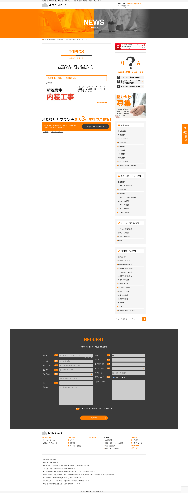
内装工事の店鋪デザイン (125, 287)
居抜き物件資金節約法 (125, 264)
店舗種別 (72, 443)
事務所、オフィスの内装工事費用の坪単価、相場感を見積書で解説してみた (66, 465)
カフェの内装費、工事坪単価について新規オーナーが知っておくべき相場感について (69, 471)
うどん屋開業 (122, 142)
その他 (120, 306)
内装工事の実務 (123, 299)
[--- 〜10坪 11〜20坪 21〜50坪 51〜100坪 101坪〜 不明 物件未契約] (128, 355)
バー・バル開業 (123, 161)
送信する (94, 418)
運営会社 (134, 437)
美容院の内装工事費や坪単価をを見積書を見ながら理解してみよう (63, 478)
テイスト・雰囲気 (75, 446)
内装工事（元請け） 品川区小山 (62, 78)
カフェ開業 (121, 150)
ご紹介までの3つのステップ (51, 443)
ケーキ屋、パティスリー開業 (127, 165)
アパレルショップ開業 (125, 272)
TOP (63, 39)
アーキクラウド (46, 437)
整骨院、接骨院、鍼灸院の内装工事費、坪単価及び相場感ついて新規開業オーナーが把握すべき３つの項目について (78, 474)
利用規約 (94, 408)
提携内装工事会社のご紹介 (126, 310)
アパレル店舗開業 (123, 208)
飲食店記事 (108, 440)
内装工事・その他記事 (112, 449)
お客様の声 (92, 437)
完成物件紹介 (122, 257)
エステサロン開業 (123, 201)
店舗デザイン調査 (123, 280)
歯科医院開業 (122, 189)
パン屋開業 (121, 154)
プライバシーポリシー (57, 132)
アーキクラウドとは (49, 440)
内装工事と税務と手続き (125, 268)
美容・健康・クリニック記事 (114, 443)
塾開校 (120, 240)
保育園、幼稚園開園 (124, 236)
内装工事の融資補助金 (125, 276)
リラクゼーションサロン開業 (127, 197)
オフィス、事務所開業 (125, 229)
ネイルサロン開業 (123, 205)
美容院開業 (121, 182)
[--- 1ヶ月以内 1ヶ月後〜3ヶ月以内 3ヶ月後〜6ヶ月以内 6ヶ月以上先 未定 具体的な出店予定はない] (128, 364)
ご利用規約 (45, 132)
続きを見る (101, 102)
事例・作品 (71, 437)
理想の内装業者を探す (95, 127)
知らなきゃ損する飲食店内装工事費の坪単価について (59, 469)
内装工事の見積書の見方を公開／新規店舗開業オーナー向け (61, 484)
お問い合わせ (135, 448)
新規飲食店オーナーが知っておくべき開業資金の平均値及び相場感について (66, 481)
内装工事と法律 (123, 283)
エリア (72, 440)
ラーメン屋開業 (123, 138)
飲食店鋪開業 (122, 131)
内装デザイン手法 (123, 291)
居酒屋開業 (121, 135)
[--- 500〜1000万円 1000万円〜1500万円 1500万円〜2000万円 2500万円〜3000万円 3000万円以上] (128, 360)
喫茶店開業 (121, 158)
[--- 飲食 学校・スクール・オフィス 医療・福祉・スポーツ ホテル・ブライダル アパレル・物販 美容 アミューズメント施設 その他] (76, 383)
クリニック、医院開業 (125, 185)
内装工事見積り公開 (124, 260)
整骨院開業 (121, 193)
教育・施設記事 (110, 446)
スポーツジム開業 (123, 212)
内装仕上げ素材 (123, 295)
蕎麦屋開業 (121, 146)
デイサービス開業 (123, 232)
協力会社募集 (135, 445)
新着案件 (49, 83)
